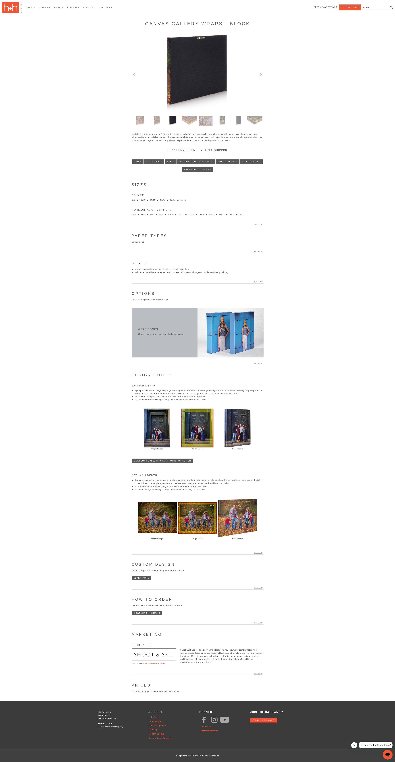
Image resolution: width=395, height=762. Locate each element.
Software (105, 7)
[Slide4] (205, 121)
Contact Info (205, 726)
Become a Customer (325, 7)
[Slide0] (140, 121)
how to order (251, 162)
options (184, 162)
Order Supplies (155, 721)
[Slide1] (156, 121)
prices (206, 169)
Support (89, 7)
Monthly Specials (156, 733)
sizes (138, 162)
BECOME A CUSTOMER (263, 720)
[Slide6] (238, 121)
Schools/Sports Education (160, 738)
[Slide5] (222, 121)
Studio (30, 7)
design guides (203, 162)
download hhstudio (147, 613)
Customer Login (350, 7)
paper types (154, 162)
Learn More (141, 578)
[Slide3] (189, 121)
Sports (59, 7)
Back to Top (258, 224)
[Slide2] (173, 121)
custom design (227, 162)
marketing (191, 169)
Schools (44, 7)
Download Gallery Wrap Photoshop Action (162, 461)
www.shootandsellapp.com (154, 663)
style (170, 162)
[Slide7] (254, 121)
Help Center (154, 717)
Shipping (153, 729)
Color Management (157, 725)
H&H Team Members (209, 730)
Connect (73, 7)
